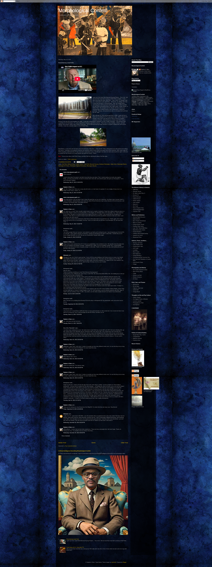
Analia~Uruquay (137, 297)
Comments (136, 160)
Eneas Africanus (137, 197)
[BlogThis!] (79, 162)
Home (93, 443)
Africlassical (136, 284)
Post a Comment (66, 436)
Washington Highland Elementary (78, 166)
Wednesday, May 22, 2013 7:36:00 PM (72, 223)
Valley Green (114, 164)
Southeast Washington (104, 164)
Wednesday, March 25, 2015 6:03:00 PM (73, 350)
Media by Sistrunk (137, 338)
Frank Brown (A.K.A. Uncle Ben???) (75, 547)
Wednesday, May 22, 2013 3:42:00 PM (72, 192)
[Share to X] (80, 162)
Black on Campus (137, 222)
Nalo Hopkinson (137, 253)
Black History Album (138, 271)
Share (133, 111)
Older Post (124, 443)
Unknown (65, 255)
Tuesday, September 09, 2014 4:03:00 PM (73, 304)
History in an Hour (137, 275)
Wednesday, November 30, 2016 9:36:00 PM (74, 422)
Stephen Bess (134, 116)
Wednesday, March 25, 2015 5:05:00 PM (73, 339)
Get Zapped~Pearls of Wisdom (140, 299)
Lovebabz (135, 250)
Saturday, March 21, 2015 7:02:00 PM (72, 314)
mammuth (113, 562)
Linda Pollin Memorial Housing (91, 164)
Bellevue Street (71, 164)
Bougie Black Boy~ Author (139, 334)
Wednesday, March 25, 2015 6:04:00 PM (73, 358)
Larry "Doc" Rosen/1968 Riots (140, 228)
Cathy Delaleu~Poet (138, 244)
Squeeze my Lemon (138, 235)
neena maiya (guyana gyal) (70, 172)
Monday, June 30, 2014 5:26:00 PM (71, 293)
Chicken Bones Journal (138, 224)
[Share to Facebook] (82, 162)
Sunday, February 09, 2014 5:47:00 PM (72, 263)
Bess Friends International (139, 220)
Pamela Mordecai (137, 231)
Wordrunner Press (137, 237)
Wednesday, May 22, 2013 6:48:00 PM (72, 204)
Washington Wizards (91, 166)
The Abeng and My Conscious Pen (141, 257)
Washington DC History (63, 166)
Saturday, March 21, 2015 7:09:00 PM (72, 323)
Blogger (124, 562)
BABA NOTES (136, 219)
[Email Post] (74, 162)
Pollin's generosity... (72, 159)
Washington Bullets (122, 164)
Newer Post (62, 443)
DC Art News (136, 286)
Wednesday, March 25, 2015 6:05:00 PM (73, 367)
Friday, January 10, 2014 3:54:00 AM (72, 237)
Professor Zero (136, 340)
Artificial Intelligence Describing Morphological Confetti (74, 451)
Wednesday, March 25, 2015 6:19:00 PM (73, 378)
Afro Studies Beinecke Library (140, 269)
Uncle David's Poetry (138, 262)
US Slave (135, 279)
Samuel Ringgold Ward (138, 209)
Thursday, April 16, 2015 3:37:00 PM (72, 400)
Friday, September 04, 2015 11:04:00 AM (73, 409)
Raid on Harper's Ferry (138, 207)
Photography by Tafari (138, 302)
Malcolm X (135, 204)
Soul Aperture (136, 304)
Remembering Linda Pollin (72, 539)
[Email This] (77, 162)
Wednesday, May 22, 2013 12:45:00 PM (73, 182)
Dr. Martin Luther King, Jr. (139, 193)
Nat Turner (135, 206)
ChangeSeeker (136, 336)
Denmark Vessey (137, 191)
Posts (135, 158)
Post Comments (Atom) (70, 446)
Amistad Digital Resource (139, 217)
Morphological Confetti (82, 10)
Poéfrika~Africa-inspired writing (140, 233)
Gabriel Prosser (136, 198)
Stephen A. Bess (67, 187)
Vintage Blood (136, 291)
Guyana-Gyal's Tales (138, 246)
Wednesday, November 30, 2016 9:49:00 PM (74, 432)
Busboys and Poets (137, 242)
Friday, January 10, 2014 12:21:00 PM (72, 250)
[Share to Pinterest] (84, 162)
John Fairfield (136, 202)
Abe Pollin (64, 164)
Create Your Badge (135, 118)
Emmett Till (136, 195)
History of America (137, 277)
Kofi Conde (135, 248)
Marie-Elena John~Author (139, 230)
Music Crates (136, 252)
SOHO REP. (136, 290)
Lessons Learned (137, 301)
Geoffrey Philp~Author (138, 226)
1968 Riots (135, 189)
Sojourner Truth (136, 211)
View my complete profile (145, 73)
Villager (135, 264)
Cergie (134, 273)
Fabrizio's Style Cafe (138, 288)
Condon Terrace (79, 164)
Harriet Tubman (136, 200)
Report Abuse (136, 84)
